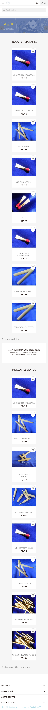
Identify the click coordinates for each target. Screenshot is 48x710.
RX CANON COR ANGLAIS (24, 619)
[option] (24, 25)
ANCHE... (24, 218)
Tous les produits (11, 339)
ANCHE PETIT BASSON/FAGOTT (24, 255)
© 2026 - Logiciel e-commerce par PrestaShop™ (21, 707)
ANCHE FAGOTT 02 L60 (24, 111)
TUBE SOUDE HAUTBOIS (24, 512)
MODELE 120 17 (24, 146)
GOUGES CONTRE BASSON (24, 327)
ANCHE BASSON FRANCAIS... (24, 75)
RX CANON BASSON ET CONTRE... (24, 475)
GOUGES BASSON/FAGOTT (24, 291)
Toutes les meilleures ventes (17, 667)
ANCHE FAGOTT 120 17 (24, 182)
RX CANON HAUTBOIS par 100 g (24, 655)
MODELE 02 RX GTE (24, 584)
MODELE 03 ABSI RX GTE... (24, 439)
